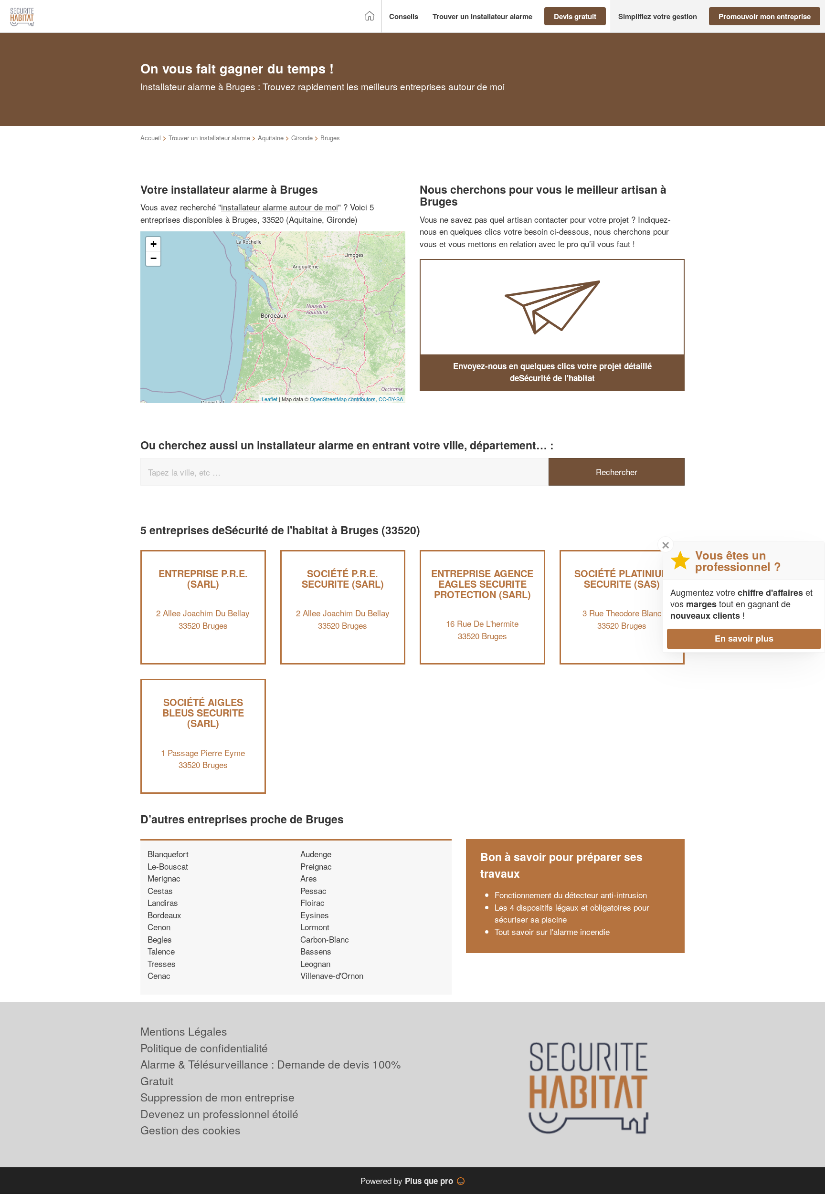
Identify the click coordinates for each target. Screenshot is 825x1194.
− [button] (153, 258)
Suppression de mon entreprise (217, 1097)
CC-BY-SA (391, 399)
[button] (403, 16)
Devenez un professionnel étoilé (219, 1113)
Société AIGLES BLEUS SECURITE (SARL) (203, 712)
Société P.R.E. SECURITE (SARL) (343, 578)
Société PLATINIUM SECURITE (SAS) (621, 578)
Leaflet (269, 399)
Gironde (302, 137)
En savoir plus (744, 638)
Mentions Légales (183, 1031)
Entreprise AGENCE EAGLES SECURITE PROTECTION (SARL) (482, 583)
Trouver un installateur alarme (209, 137)
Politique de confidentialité (204, 1048)
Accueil (150, 137)
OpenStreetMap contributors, (344, 399)
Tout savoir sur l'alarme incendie (552, 931)
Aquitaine (271, 137)
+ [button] (153, 244)
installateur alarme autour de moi (279, 207)
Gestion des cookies (190, 1130)
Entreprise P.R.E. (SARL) (203, 578)
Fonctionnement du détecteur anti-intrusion (571, 895)
